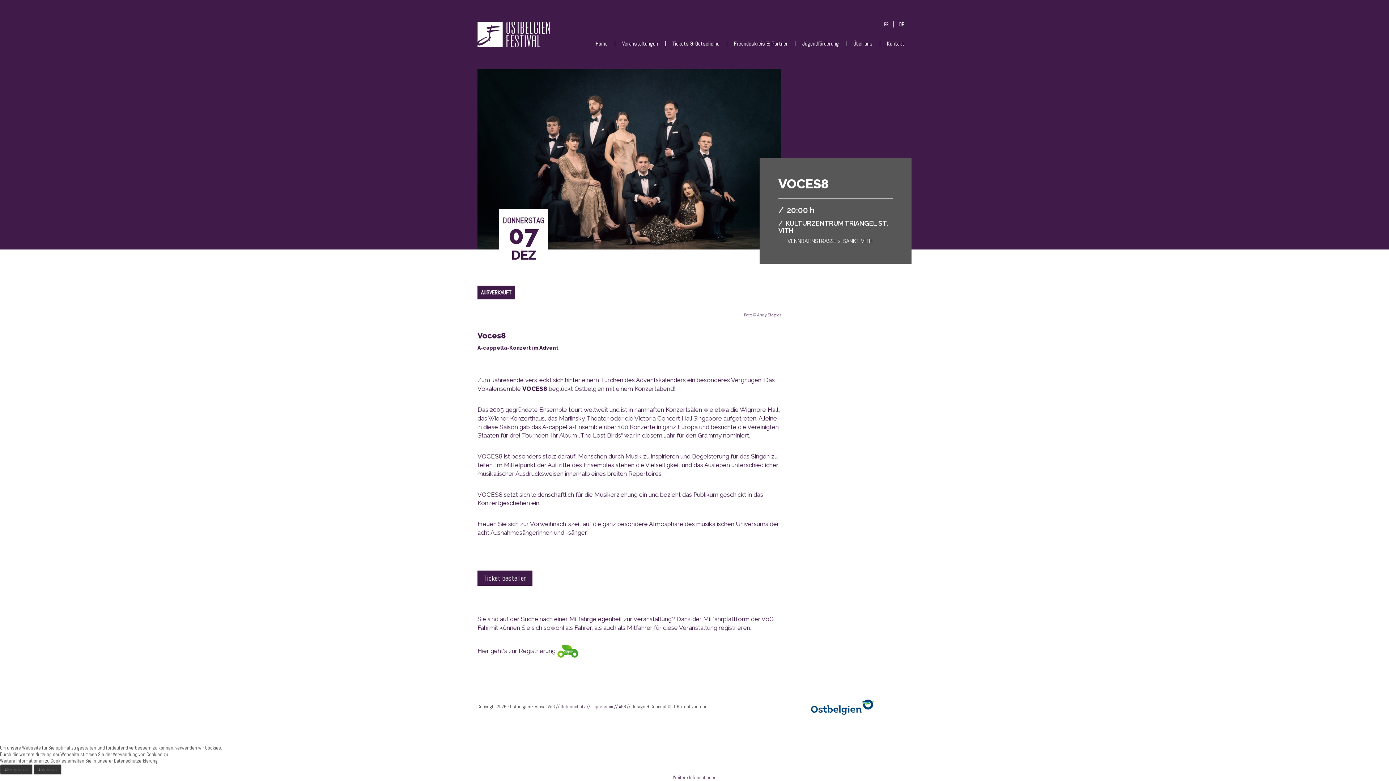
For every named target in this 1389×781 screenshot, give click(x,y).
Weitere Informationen (695, 777)
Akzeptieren (16, 769)
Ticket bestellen (505, 578)
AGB (622, 707)
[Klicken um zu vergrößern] (629, 166)
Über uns (862, 43)
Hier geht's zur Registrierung (517, 650)
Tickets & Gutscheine (695, 43)
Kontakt (895, 43)
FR (886, 24)
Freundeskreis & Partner (761, 43)
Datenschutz (573, 707)
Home (602, 43)
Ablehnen (47, 769)
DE (901, 24)
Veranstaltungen (640, 43)
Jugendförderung (820, 43)
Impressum (602, 707)
